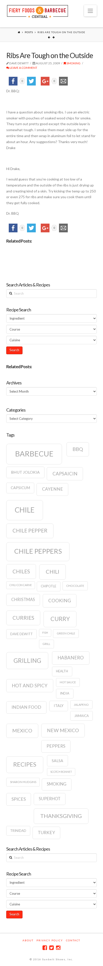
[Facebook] (44, 947)
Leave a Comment (23, 68)
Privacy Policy (49, 940)
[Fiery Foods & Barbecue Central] (37, 10)
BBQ (77, 449)
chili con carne (21, 585)
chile (24, 510)
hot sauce (68, 682)
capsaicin (65, 473)
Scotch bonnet (61, 771)
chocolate (75, 586)
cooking (59, 600)
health (62, 671)
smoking (56, 784)
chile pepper (30, 530)
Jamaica (81, 716)
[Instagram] (58, 947)
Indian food (26, 707)
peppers (55, 746)
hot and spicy (30, 685)
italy (59, 705)
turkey (46, 832)
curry (60, 618)
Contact (73, 940)
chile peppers (38, 551)
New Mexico (63, 730)
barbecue (34, 453)
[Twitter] (51, 947)
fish (45, 632)
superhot (49, 798)
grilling (27, 660)
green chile (66, 633)
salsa (57, 760)
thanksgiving (61, 815)
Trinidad (18, 831)
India (64, 693)
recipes (24, 764)
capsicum (20, 488)
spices (19, 799)
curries (23, 618)
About (28, 940)
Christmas (23, 599)
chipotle (48, 586)
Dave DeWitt (21, 634)
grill (46, 644)
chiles (21, 571)
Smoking (73, 63)
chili (52, 571)
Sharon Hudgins (23, 782)
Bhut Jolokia (25, 472)
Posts (29, 32)
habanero (71, 657)
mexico (22, 730)
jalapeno (81, 704)
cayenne (52, 489)
